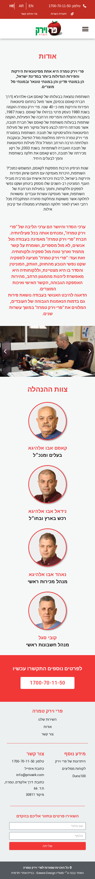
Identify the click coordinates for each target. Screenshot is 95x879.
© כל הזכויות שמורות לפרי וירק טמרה (47, 867)
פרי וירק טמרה (47, 711)
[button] (85, 29)
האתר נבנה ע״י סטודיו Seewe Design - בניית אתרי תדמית (47, 873)
